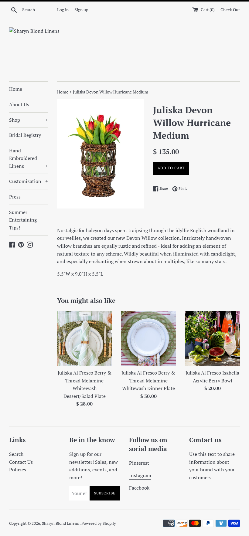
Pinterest (139, 463)
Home (15, 89)
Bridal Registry (25, 135)
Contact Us (21, 462)
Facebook (139, 487)
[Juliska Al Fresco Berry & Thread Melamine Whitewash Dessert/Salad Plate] (84, 338)
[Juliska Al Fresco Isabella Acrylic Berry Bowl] (212, 338)
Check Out (230, 9)
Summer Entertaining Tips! (23, 220)
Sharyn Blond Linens (61, 523)
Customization (28, 181)
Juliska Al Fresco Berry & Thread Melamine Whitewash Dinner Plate (148, 380)
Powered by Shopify (98, 523)
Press (15, 196)
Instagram (140, 475)
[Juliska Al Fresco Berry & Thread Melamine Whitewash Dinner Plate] (148, 338)
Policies (17, 469)
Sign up (81, 9)
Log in (63, 9)
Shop (28, 120)
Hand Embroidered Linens (28, 158)
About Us (19, 104)
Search (16, 454)
